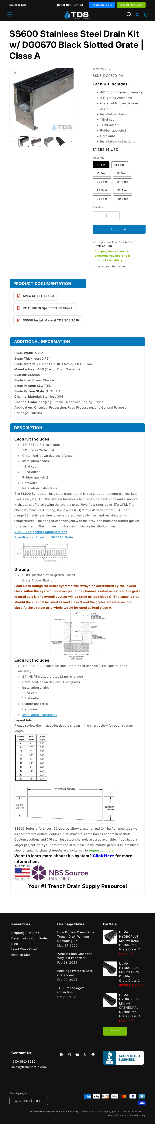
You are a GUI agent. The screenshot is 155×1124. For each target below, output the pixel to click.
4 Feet (101, 164)
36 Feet (102, 198)
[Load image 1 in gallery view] (24, 142)
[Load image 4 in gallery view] (61, 142)
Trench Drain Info (101, 4)
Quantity (98, 207)
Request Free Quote (131, 4)
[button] (129, 14)
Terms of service (117, 1115)
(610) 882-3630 (23, 1061)
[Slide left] (13, 142)
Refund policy (138, 1115)
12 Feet (102, 173)
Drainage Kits (47, 1111)
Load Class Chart (24, 949)
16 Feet (122, 173)
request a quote (101, 850)
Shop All (115, 1031)
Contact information (134, 1111)
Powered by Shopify (67, 1111)
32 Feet (122, 190)
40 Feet (122, 198)
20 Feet (102, 181)
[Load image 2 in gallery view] (36, 142)
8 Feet (119, 164)
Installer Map (21, 955)
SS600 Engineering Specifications (40, 532)
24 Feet (122, 181)
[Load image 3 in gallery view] (48, 142)
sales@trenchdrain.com (29, 1067)
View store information (110, 266)
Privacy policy (90, 1111)
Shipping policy (110, 1111)
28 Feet (102, 190)
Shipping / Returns (25, 933)
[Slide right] (71, 142)
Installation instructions (39, 715)
